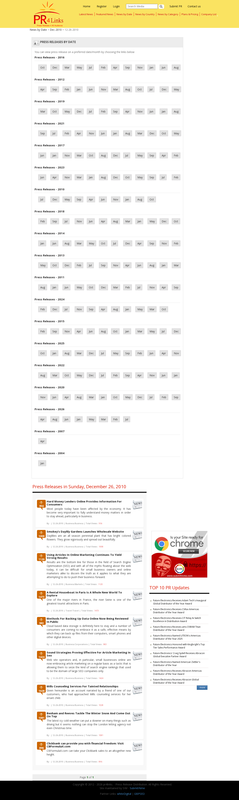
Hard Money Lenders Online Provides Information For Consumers (84, 502)
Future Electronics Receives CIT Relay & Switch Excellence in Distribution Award (177, 619)
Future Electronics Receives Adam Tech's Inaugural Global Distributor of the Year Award (179, 602)
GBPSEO (139, 794)
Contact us (194, 6)
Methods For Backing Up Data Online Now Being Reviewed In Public (87, 620)
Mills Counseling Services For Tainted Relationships (82, 686)
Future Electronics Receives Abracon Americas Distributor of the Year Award (177, 672)
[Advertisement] (179, 503)
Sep (127, 67)
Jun (163, 67)
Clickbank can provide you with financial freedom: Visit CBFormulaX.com (85, 744)
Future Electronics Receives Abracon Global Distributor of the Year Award (176, 681)
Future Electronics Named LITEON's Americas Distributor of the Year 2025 (177, 637)
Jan (151, 67)
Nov (139, 67)
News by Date (124, 14)
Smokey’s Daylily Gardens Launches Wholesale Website (85, 531)
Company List (208, 14)
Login (116, 6)
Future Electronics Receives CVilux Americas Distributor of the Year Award (176, 611)
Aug (176, 67)
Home (86, 6)
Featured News (104, 14)
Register (102, 6)
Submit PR (176, 6)
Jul (90, 67)
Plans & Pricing (189, 14)
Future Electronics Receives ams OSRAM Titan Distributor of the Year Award (177, 628)
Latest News (86, 14)
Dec (54, 67)
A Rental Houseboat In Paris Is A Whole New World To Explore (84, 593)
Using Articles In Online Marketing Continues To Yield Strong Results (84, 556)
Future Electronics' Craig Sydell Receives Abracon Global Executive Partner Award (179, 655)
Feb (103, 67)
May (79, 67)
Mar (67, 67)
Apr (115, 67)
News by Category (168, 14)
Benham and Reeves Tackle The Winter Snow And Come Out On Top (88, 714)
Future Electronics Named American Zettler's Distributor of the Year (176, 663)
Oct (42, 67)
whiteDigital (124, 794)
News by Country (145, 14)
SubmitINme (137, 788)
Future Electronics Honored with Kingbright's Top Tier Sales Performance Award (179, 646)
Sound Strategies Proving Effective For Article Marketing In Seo (89, 653)
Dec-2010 (56, 29)
